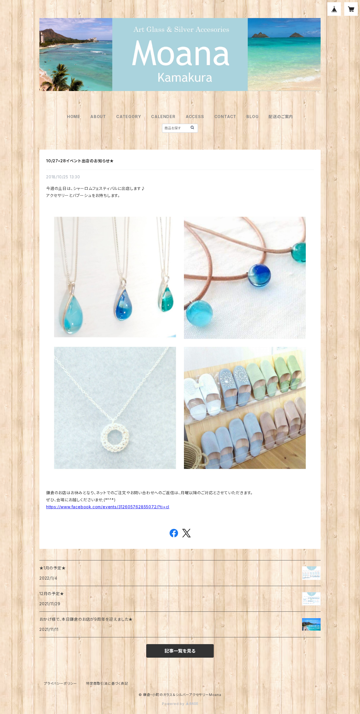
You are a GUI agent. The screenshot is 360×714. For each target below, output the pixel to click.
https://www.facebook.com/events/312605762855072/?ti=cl (107, 506)
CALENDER (163, 116)
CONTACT (225, 116)
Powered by (174, 704)
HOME (73, 116)
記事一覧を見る (180, 651)
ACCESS (195, 116)
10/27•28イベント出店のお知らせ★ (80, 160)
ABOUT (98, 116)
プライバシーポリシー (60, 683)
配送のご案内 (281, 116)
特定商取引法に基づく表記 (107, 683)
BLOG (252, 116)
